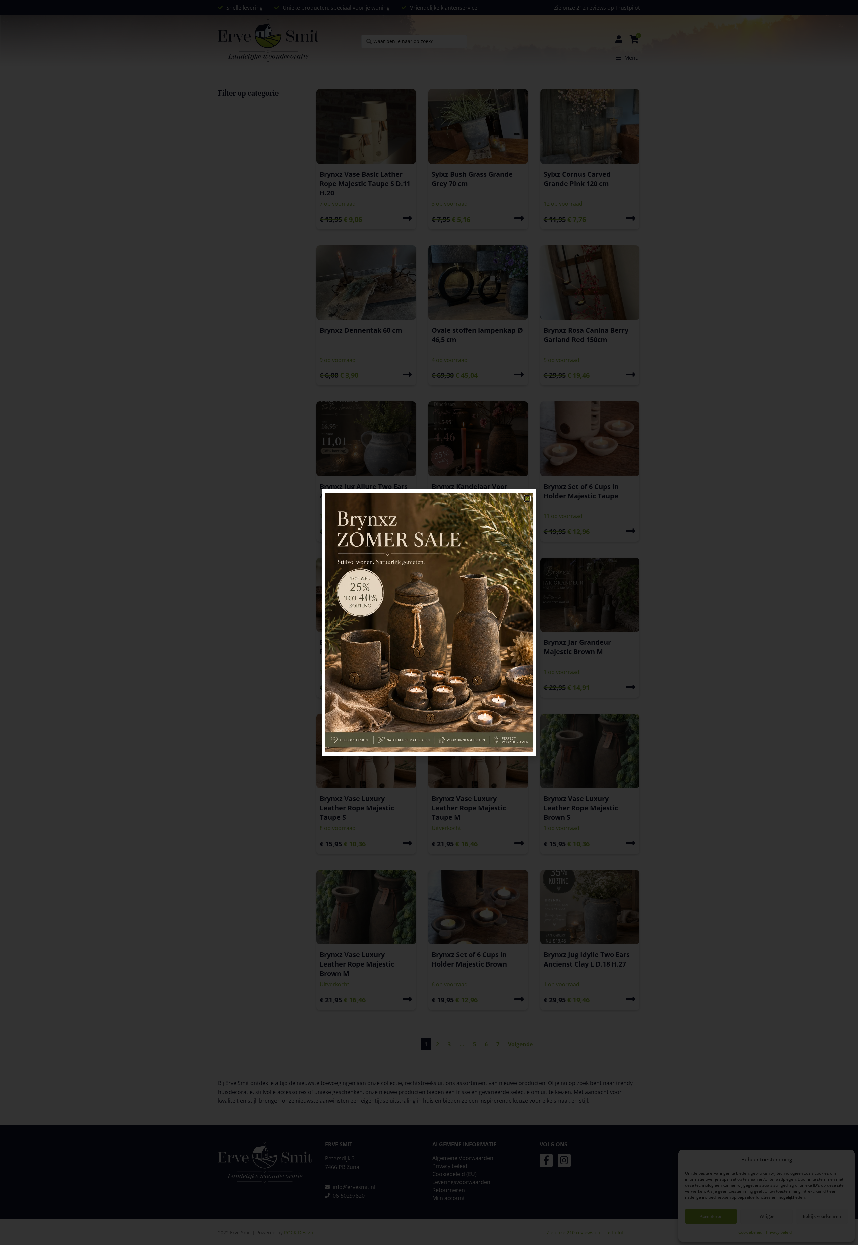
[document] (429, 622)
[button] (527, 498)
